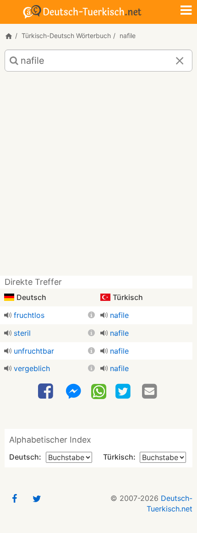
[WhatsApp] (99, 391)
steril (22, 333)
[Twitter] (124, 391)
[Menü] (186, 11)
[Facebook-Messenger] (73, 391)
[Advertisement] (98, 177)
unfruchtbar (34, 350)
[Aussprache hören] (8, 315)
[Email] (151, 391)
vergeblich (32, 368)
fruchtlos (29, 315)
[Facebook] (47, 391)
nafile (119, 315)
